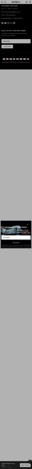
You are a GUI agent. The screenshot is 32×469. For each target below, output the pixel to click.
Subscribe (16, 242)
